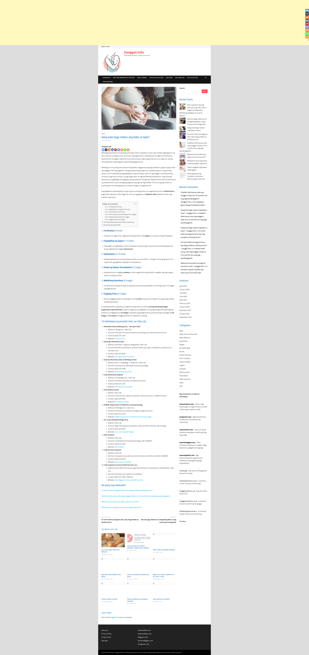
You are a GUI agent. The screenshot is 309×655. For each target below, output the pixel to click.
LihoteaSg (183, 471)
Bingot (181, 344)
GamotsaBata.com (145, 634)
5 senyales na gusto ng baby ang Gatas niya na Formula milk (194, 269)
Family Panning (185, 355)
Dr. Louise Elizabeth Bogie (124, 432)
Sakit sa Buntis (184, 379)
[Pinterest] (115, 149)
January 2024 (184, 307)
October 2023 (184, 314)
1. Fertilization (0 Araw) (114, 207)
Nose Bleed (183, 376)
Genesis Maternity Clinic (123, 372)
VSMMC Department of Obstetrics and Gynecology (133, 417)
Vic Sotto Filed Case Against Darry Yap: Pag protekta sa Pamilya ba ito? (127, 490)
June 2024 (183, 296)
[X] (106, 149)
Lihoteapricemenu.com (188, 481)
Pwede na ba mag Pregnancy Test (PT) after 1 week (163, 575)
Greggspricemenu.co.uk (188, 501)
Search (182, 88)
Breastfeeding (184, 348)
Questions (169, 77)
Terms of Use (106, 637)
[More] (128, 149)
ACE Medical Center (122, 402)
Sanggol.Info (134, 52)
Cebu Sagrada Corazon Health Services (129, 480)
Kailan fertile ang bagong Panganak (164, 550)
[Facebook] (103, 149)
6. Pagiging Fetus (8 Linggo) (116, 219)
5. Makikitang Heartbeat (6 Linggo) (118, 217)
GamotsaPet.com (144, 630)
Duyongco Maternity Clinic (124, 356)
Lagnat (182, 365)
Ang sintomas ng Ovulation (161, 599)
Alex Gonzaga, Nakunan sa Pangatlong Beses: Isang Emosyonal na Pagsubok (197, 121)
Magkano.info (143, 637)
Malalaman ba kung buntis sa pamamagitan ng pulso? (121, 507)
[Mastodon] (118, 149)
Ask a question (179, 77)
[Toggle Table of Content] (134, 203)
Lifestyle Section (192, 77)
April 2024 (183, 300)
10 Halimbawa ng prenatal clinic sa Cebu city (119, 222)
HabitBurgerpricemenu (188, 511)
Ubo (181, 386)
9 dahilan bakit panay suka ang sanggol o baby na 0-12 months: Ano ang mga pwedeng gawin (135, 496)
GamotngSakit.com (186, 455)
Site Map (182, 521)
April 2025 (183, 286)
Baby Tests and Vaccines (188, 334)
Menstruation (184, 372)
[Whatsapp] (125, 149)
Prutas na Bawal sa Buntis (109, 599)
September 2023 (185, 317)
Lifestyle (182, 369)
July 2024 (183, 293)
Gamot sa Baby (184, 362)
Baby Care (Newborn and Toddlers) (124, 77)
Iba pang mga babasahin (112, 225)
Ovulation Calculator (156, 77)
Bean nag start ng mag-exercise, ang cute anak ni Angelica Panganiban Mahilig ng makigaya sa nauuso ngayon (192, 110)
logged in (114, 617)
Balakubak (183, 341)
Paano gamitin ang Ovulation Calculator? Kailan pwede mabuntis (138, 547)
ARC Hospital (119, 447)
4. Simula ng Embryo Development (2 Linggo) (121, 214)
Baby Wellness (184, 337)
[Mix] (121, 149)
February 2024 (184, 303)
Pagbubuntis (107, 77)
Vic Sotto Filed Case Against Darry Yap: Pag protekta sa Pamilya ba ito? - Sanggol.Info (194, 245)
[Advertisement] (154, 11)
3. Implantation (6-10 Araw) (116, 212)
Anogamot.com (143, 644)
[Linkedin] (112, 149)
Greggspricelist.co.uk (187, 491)
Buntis (103, 133)
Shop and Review (108, 81)
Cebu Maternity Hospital (123, 387)
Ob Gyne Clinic (120, 338)
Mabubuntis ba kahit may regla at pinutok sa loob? (120, 502)
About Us (104, 630)
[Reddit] (109, 149)
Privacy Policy (106, 634)
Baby (181, 331)
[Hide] (308, 40)
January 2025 (184, 289)
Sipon (181, 382)
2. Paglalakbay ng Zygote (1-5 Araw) (118, 209)
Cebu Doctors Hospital (123, 462)
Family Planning (142, 77)
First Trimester (184, 358)
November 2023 (185, 310)
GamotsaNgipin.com (187, 442)
